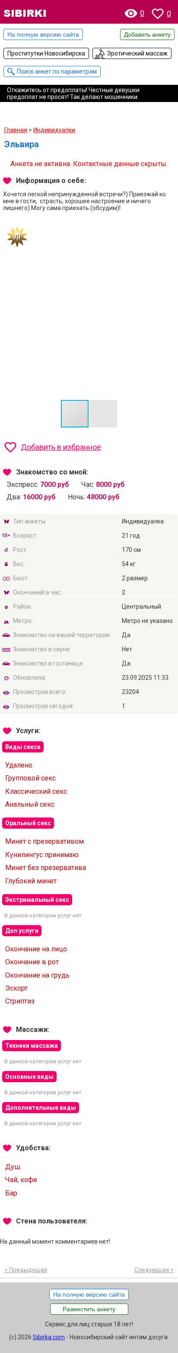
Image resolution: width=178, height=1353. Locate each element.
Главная (15, 130)
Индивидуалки (54, 130)
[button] (103, 413)
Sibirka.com (49, 1337)
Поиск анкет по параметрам (57, 71)
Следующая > (154, 1269)
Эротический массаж (137, 53)
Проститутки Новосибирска (46, 53)
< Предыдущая (25, 1269)
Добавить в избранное (61, 447)
